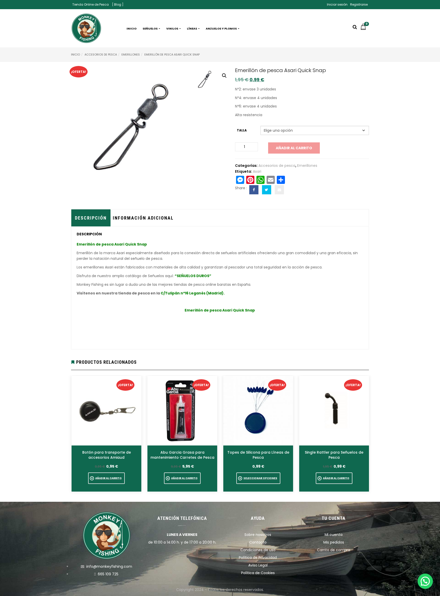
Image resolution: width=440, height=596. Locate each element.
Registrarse (359, 4)
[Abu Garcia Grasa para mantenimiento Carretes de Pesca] (182, 410)
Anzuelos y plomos (221, 28)
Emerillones (130, 54)
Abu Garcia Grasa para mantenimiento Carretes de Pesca (182, 455)
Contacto (258, 542)
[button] (364, 28)
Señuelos (150, 28)
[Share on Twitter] (266, 189)
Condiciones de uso (258, 549)
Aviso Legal (258, 565)
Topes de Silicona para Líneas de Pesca (258, 455)
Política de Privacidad (258, 557)
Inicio (131, 28)
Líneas (192, 28)
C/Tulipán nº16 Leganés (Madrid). (193, 293)
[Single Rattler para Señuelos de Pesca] (334, 410)
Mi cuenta (333, 534)
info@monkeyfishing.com (109, 566)
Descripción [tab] (91, 218)
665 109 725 (108, 574)
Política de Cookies (258, 572)
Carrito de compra (333, 549)
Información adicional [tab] (143, 218)
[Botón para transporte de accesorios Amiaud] (106, 410)
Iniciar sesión (337, 4)
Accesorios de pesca (101, 54)
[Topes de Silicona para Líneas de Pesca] (258, 410)
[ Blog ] (117, 4)
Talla (242, 130)
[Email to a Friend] (279, 189)
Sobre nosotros (257, 534)
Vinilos (172, 28)
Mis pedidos (333, 542)
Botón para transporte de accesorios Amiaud (106, 455)
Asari (257, 171)
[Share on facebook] (253, 189)
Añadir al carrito (294, 148)
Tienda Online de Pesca (90, 4)
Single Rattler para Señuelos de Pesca (334, 455)
